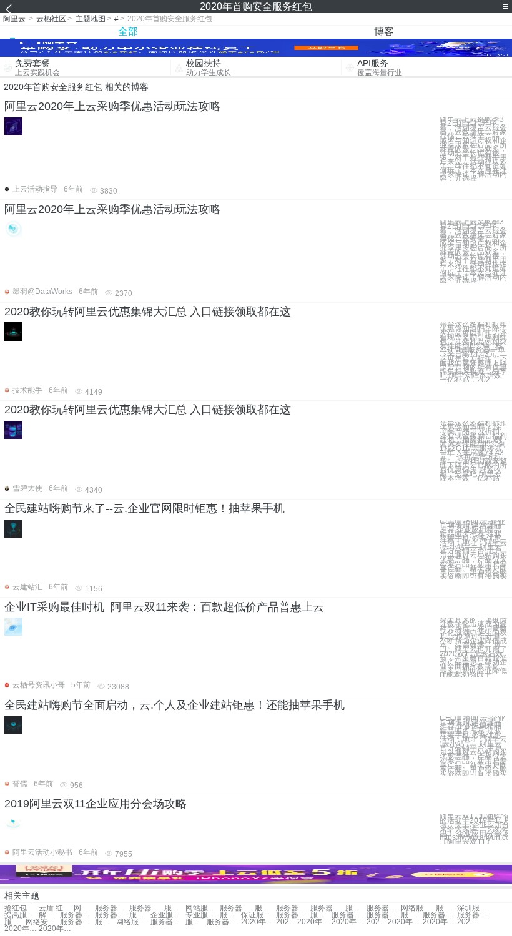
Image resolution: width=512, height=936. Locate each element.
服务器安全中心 (293, 915)
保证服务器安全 (258, 915)
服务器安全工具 (321, 915)
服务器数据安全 (224, 922)
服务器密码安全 (230, 915)
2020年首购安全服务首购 (467, 922)
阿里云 (14, 18)
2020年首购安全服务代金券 (258, 922)
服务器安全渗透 (265, 908)
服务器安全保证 (384, 915)
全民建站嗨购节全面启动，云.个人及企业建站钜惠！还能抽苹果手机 (174, 705)
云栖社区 (51, 18)
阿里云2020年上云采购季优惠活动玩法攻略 (112, 106)
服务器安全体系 (356, 908)
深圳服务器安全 (474, 908)
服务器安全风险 (139, 915)
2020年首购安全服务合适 (286, 922)
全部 (128, 31)
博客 (384, 31)
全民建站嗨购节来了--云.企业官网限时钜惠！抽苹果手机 (144, 508)
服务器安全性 (196, 922)
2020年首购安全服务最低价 (440, 922)
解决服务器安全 (49, 915)
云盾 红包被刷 (56, 908)
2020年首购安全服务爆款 (21, 928)
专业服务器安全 (202, 915)
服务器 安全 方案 (384, 908)
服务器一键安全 (77, 915)
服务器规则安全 (349, 915)
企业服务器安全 (167, 915)
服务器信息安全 (293, 908)
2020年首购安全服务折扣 (314, 922)
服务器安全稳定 (237, 908)
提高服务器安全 (21, 915)
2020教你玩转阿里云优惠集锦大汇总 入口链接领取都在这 (147, 311)
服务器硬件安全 (446, 908)
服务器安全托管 (440, 915)
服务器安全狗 (327, 908)
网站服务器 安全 (202, 908)
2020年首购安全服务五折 (56, 928)
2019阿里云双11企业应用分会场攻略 (95, 803)
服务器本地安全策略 (105, 922)
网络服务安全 (84, 908)
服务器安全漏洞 (167, 922)
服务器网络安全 (77, 922)
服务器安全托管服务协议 (474, 915)
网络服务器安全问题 (133, 922)
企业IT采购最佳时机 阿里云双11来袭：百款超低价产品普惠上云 (164, 607)
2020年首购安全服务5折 (405, 922)
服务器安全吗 (411, 915)
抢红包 (15, 908)
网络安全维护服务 (43, 922)
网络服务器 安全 (418, 908)
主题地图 (91, 18)
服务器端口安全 (146, 908)
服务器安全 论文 (112, 915)
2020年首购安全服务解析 (377, 922)
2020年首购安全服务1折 (349, 922)
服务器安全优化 (174, 908)
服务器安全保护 (112, 908)
